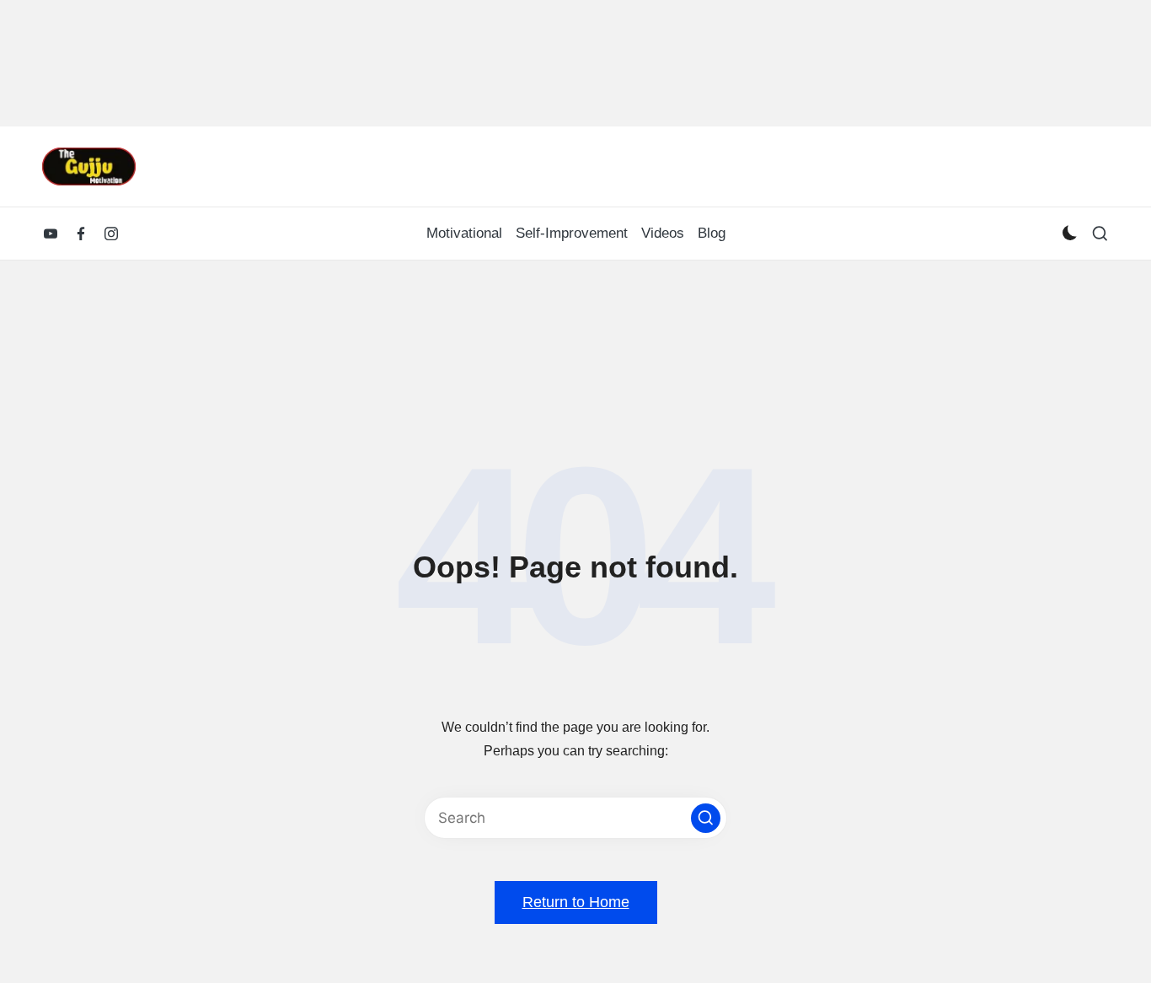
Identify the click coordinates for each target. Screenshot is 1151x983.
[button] (705, 818)
